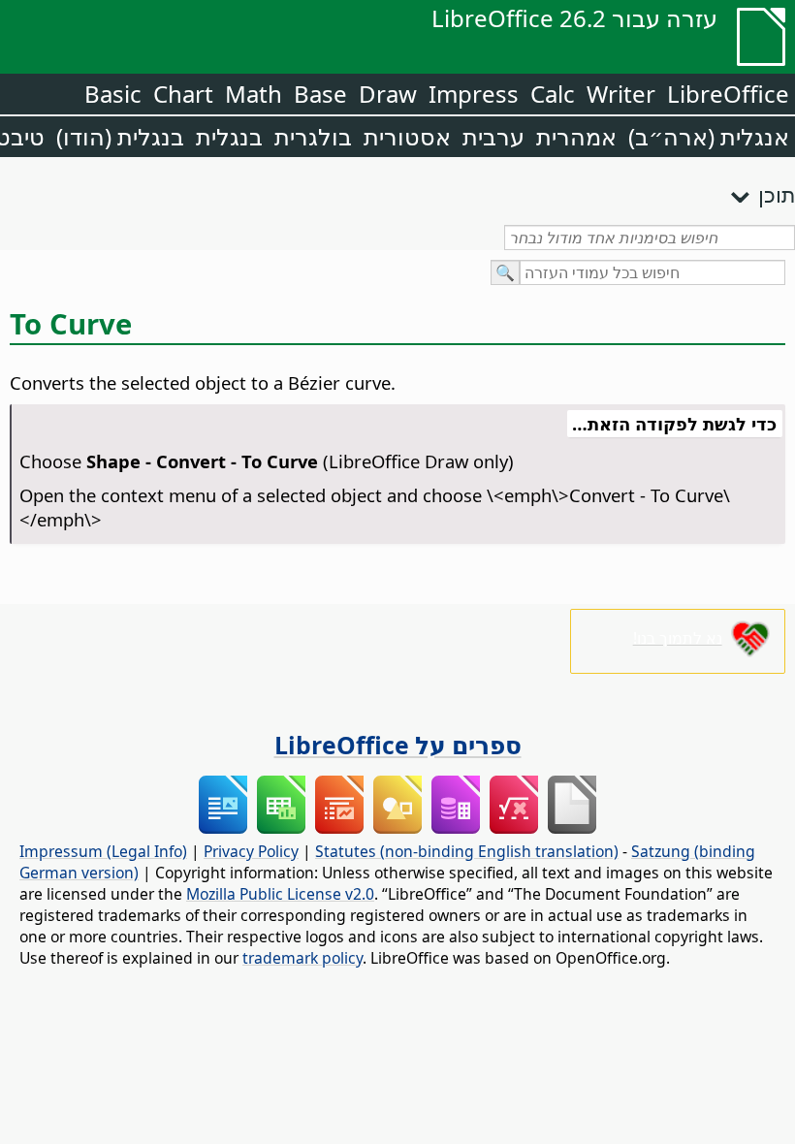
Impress (474, 94)
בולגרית (313, 136)
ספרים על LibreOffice (398, 744)
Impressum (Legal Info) (103, 851)
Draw (388, 94)
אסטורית (407, 136)
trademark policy (302, 958)
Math (253, 94)
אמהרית (576, 136)
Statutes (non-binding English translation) (467, 851)
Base (320, 94)
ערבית (493, 136)
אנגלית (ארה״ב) (708, 136)
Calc (552, 94)
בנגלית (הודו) (120, 136)
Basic (113, 94)
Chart (183, 94)
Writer (621, 94)
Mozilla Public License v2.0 (280, 894)
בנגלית (229, 136)
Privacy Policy (251, 851)
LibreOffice (728, 94)
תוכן (776, 193)
